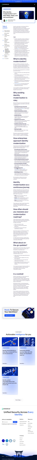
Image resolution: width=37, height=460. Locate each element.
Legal (20, 456)
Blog (28, 421)
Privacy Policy (15, 456)
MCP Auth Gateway (23, 423)
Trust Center (22, 441)
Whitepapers (30, 426)
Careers (21, 439)
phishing (22, 108)
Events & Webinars (31, 433)
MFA (18, 48)
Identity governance (17, 83)
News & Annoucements (30, 431)
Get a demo (21, 443)
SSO (15, 81)
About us (21, 437)
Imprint (3, 456)
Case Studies (30, 423)
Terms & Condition (9, 456)
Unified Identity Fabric (23, 421)
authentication (16, 198)
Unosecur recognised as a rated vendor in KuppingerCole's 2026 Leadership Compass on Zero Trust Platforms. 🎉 (18, 1)
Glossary (29, 428)
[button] (34, 4)
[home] (5, 4)
